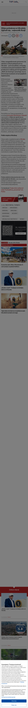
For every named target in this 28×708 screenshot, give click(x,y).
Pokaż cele (14, 705)
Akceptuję (14, 701)
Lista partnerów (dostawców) (8, 697)
